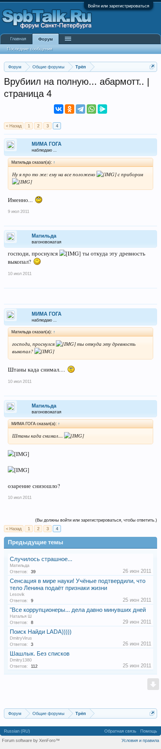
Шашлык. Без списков (40, 654)
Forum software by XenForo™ (31, 740)
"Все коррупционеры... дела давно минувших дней (78, 610)
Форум (45, 39)
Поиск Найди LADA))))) (41, 632)
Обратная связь (120, 731)
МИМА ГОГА (46, 144)
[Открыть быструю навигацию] (152, 66)
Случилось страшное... (41, 559)
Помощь (148, 731)
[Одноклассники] (69, 109)
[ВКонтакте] (58, 109)
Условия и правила (140, 740)
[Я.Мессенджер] (102, 109)
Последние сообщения (29, 48)
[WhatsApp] (91, 109)
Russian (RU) (17, 731)
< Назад (13, 125)
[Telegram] (80, 109)
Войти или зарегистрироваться (118, 6)
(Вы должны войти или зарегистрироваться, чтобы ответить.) (96, 520)
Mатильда (44, 236)
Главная (18, 38)
